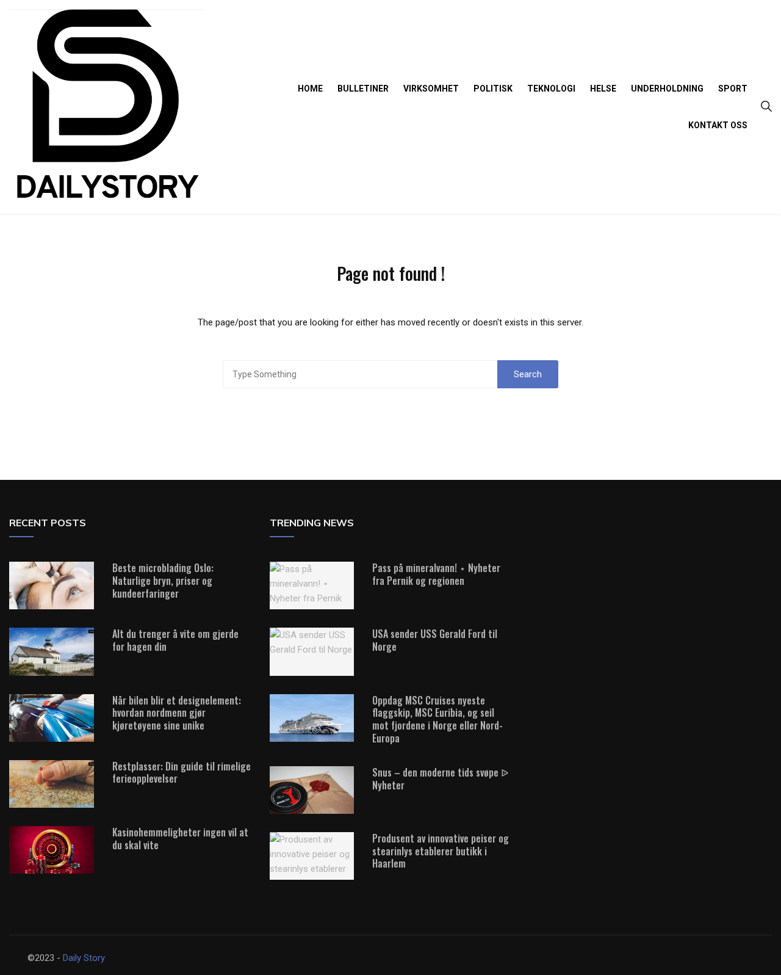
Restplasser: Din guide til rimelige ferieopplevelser (181, 772)
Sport (732, 88)
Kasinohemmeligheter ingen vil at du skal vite (180, 838)
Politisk (493, 88)
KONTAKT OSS (717, 125)
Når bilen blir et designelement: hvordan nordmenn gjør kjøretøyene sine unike (176, 713)
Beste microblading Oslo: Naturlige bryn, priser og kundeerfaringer (163, 580)
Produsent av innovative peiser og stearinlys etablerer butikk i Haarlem (440, 851)
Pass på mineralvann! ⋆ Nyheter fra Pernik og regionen (436, 574)
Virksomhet (431, 88)
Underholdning (667, 88)
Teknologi (551, 88)
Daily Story (84, 957)
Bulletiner (363, 88)
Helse (603, 88)
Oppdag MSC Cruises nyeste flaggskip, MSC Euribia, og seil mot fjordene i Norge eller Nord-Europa (437, 719)
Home (310, 88)
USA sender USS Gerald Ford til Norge (434, 640)
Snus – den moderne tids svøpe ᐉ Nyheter (440, 778)
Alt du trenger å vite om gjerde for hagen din (175, 640)
